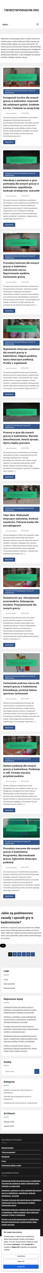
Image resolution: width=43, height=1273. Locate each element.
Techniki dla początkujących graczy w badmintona (19, 509)
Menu (5, 24)
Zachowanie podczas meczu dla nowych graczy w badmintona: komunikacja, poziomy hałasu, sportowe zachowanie (21, 688)
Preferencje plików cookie (11, 1166)
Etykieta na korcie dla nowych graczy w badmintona (20, 92)
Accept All (21, 1267)
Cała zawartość (9, 984)
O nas (6, 979)
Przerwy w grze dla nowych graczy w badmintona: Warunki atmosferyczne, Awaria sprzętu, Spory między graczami (21, 437)
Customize (21, 1256)
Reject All (21, 1261)
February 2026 (9, 1122)
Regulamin (6, 1157)
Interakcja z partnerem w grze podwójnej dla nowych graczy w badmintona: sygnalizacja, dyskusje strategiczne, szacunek (21, 185)
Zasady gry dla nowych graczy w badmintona (17, 426)
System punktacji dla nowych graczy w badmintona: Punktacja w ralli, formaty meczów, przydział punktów (21, 771)
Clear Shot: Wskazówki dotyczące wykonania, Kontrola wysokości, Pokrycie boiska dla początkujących (20, 520)
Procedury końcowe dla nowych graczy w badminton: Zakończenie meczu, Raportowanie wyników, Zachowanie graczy (21, 270)
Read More (9, 142)
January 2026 (9, 1126)
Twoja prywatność (8, 1152)
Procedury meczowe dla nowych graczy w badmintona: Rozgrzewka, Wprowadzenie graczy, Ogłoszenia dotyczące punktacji (21, 855)
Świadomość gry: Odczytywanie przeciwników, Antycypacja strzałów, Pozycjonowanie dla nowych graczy (21, 603)
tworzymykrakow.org (21, 10)
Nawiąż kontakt (9, 988)
